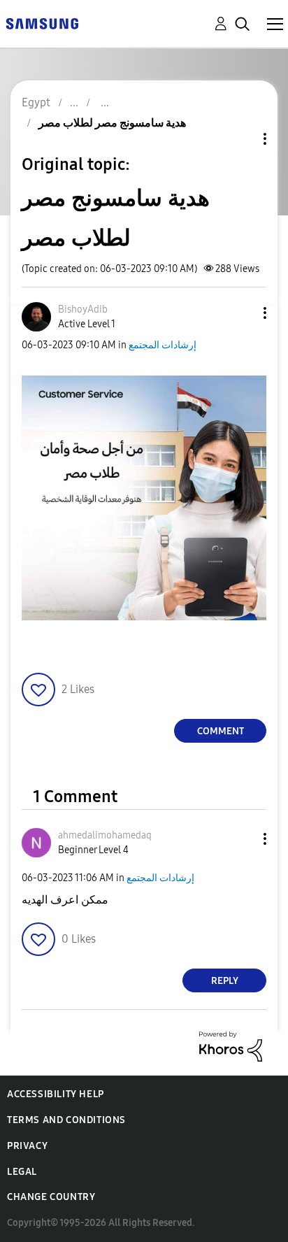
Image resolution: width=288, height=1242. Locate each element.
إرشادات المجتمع (162, 345)
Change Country (51, 1197)
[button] (242, 313)
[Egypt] (42, 22)
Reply (224, 981)
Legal (22, 1172)
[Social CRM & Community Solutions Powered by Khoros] (230, 1045)
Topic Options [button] (241, 139)
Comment (220, 731)
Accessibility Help (55, 1094)
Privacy (27, 1146)
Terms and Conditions (66, 1120)
